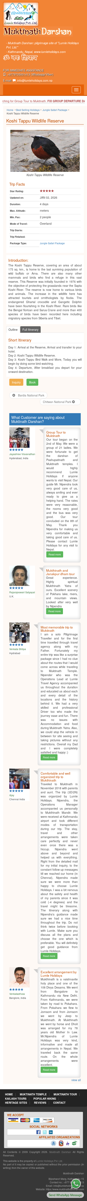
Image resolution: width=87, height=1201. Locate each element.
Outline (13, 329)
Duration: (15, 204)
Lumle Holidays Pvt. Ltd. (49, 1161)
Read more (55, 554)
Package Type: (18, 243)
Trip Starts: (16, 230)
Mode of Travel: (19, 224)
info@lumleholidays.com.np (34, 80)
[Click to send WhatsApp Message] (76, 1183)
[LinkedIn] (50, 1132)
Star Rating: (17, 191)
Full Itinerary (30, 329)
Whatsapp (38, 74)
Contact (59, 1103)
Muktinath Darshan (60, 1152)
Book (32, 382)
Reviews (40, 1103)
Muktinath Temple (33, 1094)
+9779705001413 (18, 74)
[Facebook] (37, 1132)
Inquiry (16, 382)
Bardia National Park (31, 395)
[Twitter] (44, 1132)
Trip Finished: (17, 237)
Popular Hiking (44, 1098)
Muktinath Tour (65, 1094)
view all (76, 1080)
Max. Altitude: (18, 210)
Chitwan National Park (57, 402)
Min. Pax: (15, 217)
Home (9, 1094)
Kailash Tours (16, 1098)
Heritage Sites (16, 1103)
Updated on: (17, 197)
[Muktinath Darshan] (21, 14)
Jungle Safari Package (52, 243)
